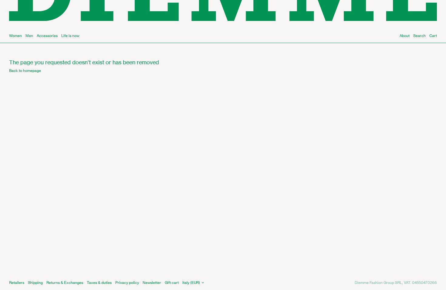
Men (29, 35)
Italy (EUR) (191, 282)
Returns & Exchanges (64, 282)
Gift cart (172, 282)
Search (419, 35)
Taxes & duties (99, 282)
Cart (433, 35)
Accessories (47, 35)
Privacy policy (127, 282)
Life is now (70, 35)
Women (15, 35)
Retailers (16, 282)
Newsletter (152, 282)
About (405, 35)
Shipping (35, 282)
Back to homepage (25, 70)
